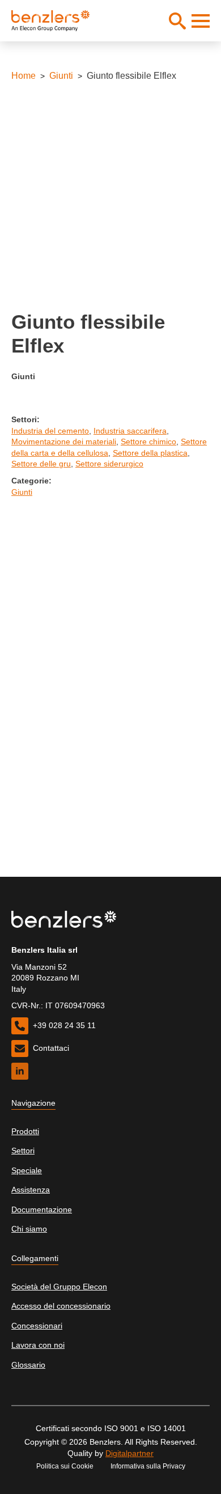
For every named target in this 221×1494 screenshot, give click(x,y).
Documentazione (41, 1209)
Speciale (26, 1170)
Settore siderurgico (109, 463)
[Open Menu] (201, 21)
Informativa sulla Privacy (147, 1466)
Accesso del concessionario (60, 1305)
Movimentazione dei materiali (63, 441)
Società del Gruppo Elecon (59, 1286)
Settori (23, 1150)
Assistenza (30, 1189)
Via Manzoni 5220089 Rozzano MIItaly (45, 978)
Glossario (28, 1364)
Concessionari (36, 1325)
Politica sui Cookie (65, 1466)
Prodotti (25, 1131)
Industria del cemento (50, 430)
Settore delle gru (41, 463)
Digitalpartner (129, 1453)
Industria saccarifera (130, 430)
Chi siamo (29, 1228)
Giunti (61, 75)
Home (23, 75)
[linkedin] (19, 1071)
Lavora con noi (38, 1344)
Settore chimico (148, 441)
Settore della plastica (150, 452)
